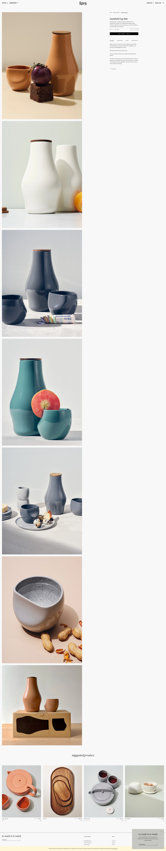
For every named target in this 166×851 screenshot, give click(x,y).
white (118, 29)
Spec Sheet (113, 68)
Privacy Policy (87, 844)
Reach (150, 3)
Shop (4, 3)
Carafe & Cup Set (124, 12)
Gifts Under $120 (116, 12)
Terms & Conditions (87, 842)
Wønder (13, 3)
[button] (19, 840)
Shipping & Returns (87, 840)
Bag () (158, 3)
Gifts (111, 12)
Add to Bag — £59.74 (124, 33)
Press (113, 844)
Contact (113, 842)
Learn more (114, 848)
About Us (114, 840)
